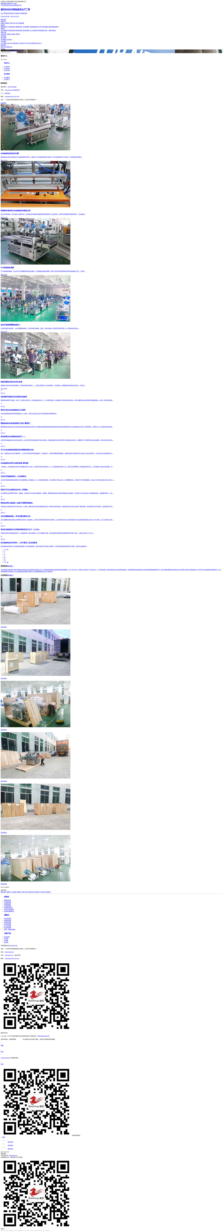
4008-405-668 (13, 945)
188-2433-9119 (15, 16)
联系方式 (3, 47)
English (15, 3)
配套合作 (9, 47)
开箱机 (9, 34)
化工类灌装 (33, 30)
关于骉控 (3, 41)
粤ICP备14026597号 (44, 1036)
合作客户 (9, 39)
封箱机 (13, 34)
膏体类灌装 (18, 30)
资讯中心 (39, 43)
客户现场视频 (20, 23)
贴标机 (3, 23)
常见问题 (7, 70)
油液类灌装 (11, 30)
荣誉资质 (15, 43)
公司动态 (7, 66)
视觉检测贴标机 (54, 27)
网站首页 (3, 19)
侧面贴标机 (18, 27)
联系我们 (3, 45)
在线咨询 (3, 103)
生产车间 (27, 43)
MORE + (10, 566)
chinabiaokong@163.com (12, 96)
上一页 (6, 549)
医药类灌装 (40, 30)
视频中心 (3, 21)
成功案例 (3, 39)
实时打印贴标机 (43, 27)
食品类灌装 (26, 30)
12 (5, 560)
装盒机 (18, 34)
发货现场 (33, 43)
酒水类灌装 (4, 30)
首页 (9, 50)
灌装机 (7, 23)
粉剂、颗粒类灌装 (50, 30)
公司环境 (21, 43)
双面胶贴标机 (34, 27)
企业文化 (9, 43)
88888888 (7, 93)
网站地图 (3, 3)
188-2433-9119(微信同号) (12, 90)
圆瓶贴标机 (4, 27)
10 (5, 557)
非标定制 (3, 36)
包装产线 (12, 23)
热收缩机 (3, 34)
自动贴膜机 (26, 27)
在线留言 (9, 3)
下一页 (6, 562)
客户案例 (3, 37)
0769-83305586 (5, 16)
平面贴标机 (11, 27)
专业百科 (20, 50)
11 (4, 559)
